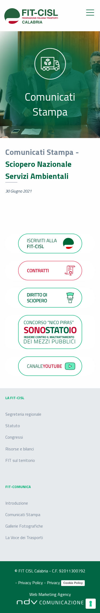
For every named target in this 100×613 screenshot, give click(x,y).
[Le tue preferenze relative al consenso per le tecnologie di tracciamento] (91, 604)
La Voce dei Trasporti (24, 537)
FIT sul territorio (20, 460)
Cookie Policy (73, 583)
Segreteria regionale (23, 414)
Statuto (12, 425)
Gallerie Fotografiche (24, 526)
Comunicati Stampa (22, 514)
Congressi (14, 437)
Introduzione (16, 503)
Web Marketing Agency (50, 594)
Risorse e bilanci (19, 449)
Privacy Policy (31, 582)
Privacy (54, 582)
